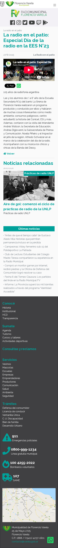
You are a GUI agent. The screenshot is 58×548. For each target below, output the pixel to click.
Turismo (6, 334)
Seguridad (8, 396)
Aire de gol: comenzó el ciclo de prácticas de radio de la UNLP (28, 206)
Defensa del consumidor (15, 408)
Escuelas (7, 371)
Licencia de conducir (13, 411)
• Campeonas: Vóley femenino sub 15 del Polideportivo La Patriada (25, 248)
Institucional (9, 311)
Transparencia (10, 318)
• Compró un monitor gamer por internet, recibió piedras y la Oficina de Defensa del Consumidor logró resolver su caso (26, 269)
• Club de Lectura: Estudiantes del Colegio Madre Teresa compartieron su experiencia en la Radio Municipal (28, 258)
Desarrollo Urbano (12, 425)
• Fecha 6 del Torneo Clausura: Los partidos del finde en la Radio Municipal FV (27, 278)
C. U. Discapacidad (12, 418)
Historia (6, 307)
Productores (9, 381)
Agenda (6, 330)
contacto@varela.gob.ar (25, 541)
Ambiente (7, 392)
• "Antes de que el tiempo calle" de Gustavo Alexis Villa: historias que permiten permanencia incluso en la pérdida (27, 239)
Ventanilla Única (11, 415)
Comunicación (10, 385)
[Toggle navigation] (54, 5)
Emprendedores (11, 378)
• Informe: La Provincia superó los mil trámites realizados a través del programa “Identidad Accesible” (28, 288)
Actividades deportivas (15, 341)
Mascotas (7, 367)
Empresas (7, 374)
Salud (5, 388)
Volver (10, 153)
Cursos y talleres (11, 337)
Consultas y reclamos (19, 349)
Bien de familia (10, 422)
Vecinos (6, 364)
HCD (5, 314)
